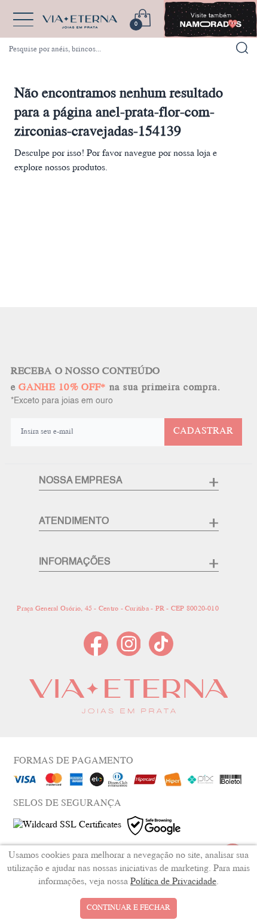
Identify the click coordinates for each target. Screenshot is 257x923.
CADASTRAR (203, 431)
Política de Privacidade (173, 882)
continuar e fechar (128, 908)
